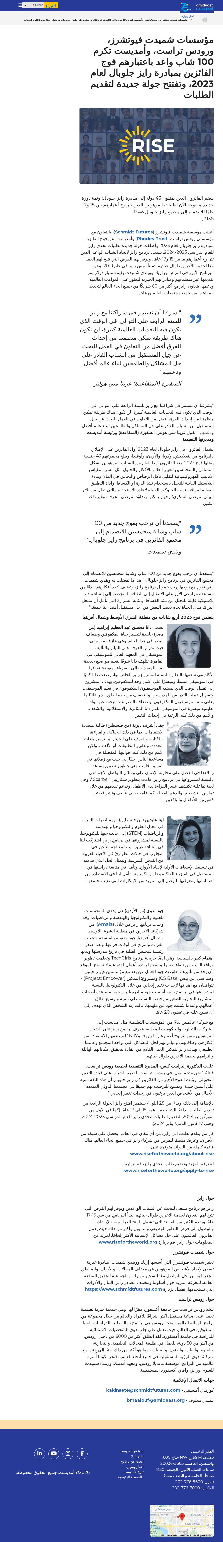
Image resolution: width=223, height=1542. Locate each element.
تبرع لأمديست (133, 1472)
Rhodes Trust (152, 238)
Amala (105, 924)
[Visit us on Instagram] (68, 1454)
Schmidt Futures (134, 232)
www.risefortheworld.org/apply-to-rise (169, 1170)
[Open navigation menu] (21, 5)
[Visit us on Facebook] (82, 1454)
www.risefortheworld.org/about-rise (172, 1153)
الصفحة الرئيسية (131, 1477)
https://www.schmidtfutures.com (123, 1289)
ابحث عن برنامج (132, 1461)
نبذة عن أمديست (132, 1451)
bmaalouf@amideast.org (156, 1400)
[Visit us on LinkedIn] (39, 1454)
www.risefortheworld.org (128, 1242)
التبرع (51, 5)
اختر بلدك (137, 1456)
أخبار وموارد (135, 1467)
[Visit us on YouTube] (54, 1454)
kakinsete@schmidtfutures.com (143, 1390)
